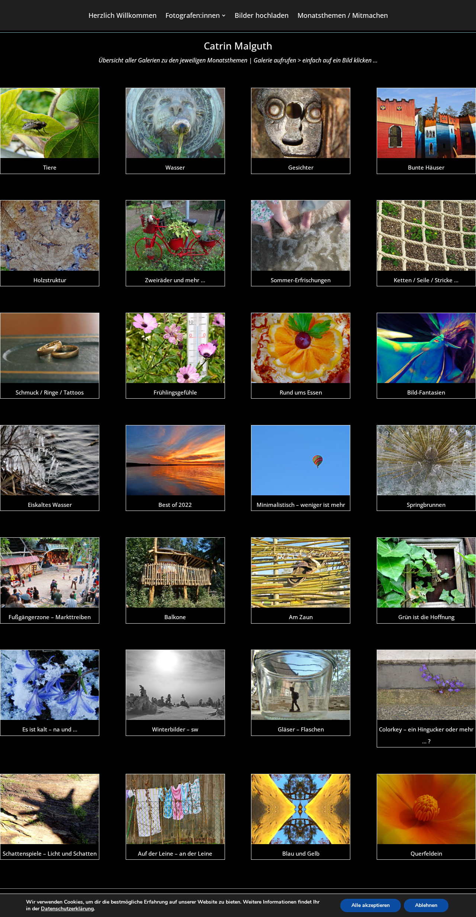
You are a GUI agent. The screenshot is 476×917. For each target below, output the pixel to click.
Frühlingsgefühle (175, 392)
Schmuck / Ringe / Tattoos (50, 392)
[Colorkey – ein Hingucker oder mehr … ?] (426, 685)
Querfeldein (426, 853)
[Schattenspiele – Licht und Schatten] (49, 809)
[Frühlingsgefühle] (175, 348)
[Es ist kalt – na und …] (49, 685)
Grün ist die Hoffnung (426, 617)
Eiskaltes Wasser (50, 504)
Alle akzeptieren (370, 905)
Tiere (50, 167)
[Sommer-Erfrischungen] (300, 235)
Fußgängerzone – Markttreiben (50, 617)
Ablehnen (426, 905)
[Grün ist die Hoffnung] (426, 573)
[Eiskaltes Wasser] (49, 460)
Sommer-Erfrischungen (301, 280)
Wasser (175, 167)
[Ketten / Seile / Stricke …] (426, 235)
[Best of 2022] (175, 460)
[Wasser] (175, 123)
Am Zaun (301, 617)
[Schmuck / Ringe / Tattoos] (49, 348)
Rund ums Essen (301, 392)
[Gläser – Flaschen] (300, 685)
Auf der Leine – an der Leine (175, 853)
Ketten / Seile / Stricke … (426, 280)
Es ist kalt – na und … (49, 729)
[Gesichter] (300, 123)
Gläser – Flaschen (301, 729)
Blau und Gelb (300, 853)
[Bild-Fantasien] (426, 348)
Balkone (175, 617)
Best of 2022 (175, 504)
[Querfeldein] (426, 809)
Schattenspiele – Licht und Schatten (50, 853)
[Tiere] (49, 123)
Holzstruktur (49, 280)
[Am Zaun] (300, 573)
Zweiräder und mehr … (175, 280)
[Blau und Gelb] (300, 809)
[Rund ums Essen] (300, 348)
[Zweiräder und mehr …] (175, 235)
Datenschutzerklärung (67, 908)
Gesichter (300, 167)
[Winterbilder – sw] (175, 685)
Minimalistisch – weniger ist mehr (301, 504)
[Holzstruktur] (49, 235)
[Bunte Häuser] (426, 123)
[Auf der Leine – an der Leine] (175, 809)
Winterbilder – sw (175, 729)
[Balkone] (175, 573)
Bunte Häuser (426, 167)
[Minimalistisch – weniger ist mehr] (300, 460)
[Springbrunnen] (426, 460)
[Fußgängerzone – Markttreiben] (49, 573)
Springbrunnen (426, 504)
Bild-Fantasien (426, 392)
